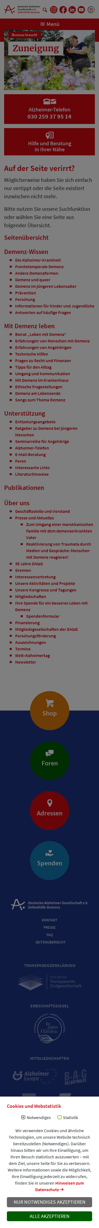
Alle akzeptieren (50, 1216)
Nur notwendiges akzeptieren (50, 1202)
